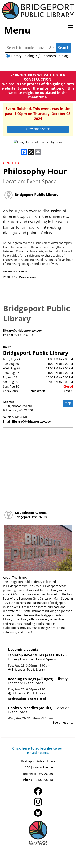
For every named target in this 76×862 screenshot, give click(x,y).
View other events (38, 129)
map (68, 403)
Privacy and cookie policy (20, 850)
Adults (23, 271)
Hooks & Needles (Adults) (39, 709)
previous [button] (11, 391)
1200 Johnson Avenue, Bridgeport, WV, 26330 (30, 515)
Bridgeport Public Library (36, 194)
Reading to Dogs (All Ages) (38, 680)
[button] (70, 27)
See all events (63, 722)
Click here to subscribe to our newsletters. (38, 750)
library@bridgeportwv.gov (22, 330)
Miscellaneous (27, 276)
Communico (64, 850)
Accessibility (46, 850)
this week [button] (38, 391)
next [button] (67, 391)
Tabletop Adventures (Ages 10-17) (38, 657)
